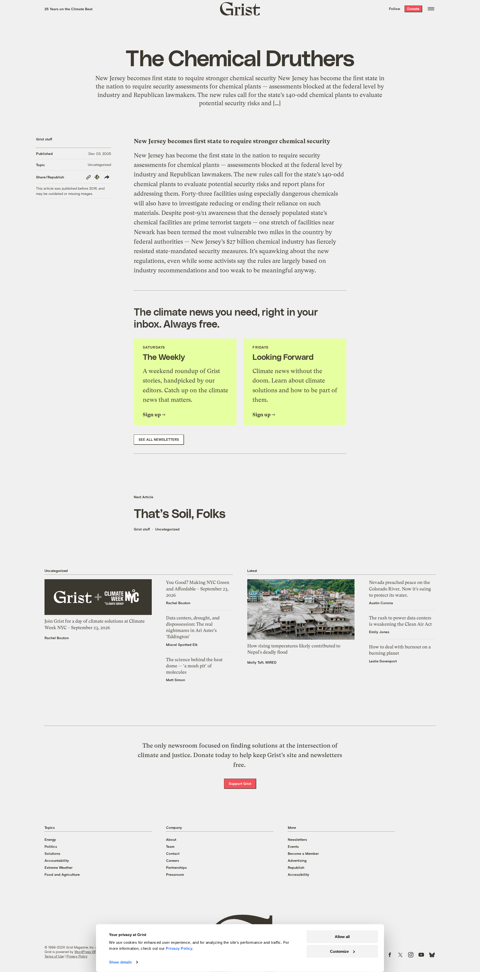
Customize (339, 951)
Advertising (297, 860)
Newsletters (297, 839)
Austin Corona (381, 603)
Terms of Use (54, 956)
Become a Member (303, 853)
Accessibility (298, 874)
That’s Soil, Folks (179, 512)
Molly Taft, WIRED (261, 662)
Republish (296, 867)
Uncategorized (99, 164)
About (171, 839)
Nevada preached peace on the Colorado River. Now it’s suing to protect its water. (400, 588)
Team (170, 846)
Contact (173, 853)
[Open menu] (431, 8)
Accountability (56, 860)
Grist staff (44, 139)
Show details (120, 962)
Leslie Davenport (383, 661)
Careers (172, 860)
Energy (50, 839)
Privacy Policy (77, 956)
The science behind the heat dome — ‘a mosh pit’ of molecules (194, 666)
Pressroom (175, 874)
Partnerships (176, 867)
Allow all (342, 937)
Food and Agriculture (62, 874)
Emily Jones (379, 632)
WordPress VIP (85, 952)
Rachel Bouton (56, 638)
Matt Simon (175, 680)
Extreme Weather (58, 867)
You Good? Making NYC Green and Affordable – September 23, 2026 (197, 588)
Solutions (52, 853)
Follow (394, 8)
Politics (50, 846)
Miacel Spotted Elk (182, 644)
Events (293, 846)
